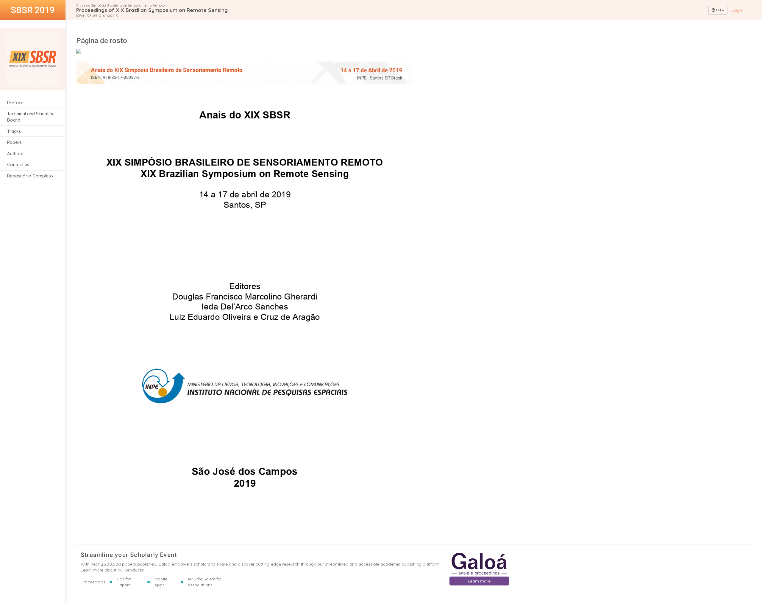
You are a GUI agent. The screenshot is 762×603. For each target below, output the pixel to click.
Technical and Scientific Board (30, 117)
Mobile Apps (160, 582)
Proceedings (93, 582)
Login (736, 10)
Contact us (18, 165)
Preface (15, 103)
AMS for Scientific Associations (204, 582)
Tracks (14, 131)
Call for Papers (124, 582)
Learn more (479, 581)
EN (718, 10)
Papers (14, 142)
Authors (15, 153)
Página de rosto (101, 41)
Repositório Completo (30, 176)
